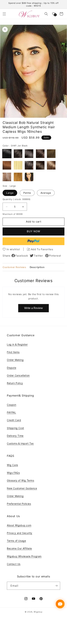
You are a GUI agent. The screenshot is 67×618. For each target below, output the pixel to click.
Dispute (11, 367)
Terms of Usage (16, 540)
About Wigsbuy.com (19, 525)
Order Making (15, 359)
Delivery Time (15, 435)
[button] (4, 14)
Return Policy (15, 383)
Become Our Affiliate (19, 548)
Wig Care (12, 465)
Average (46, 192)
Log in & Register (17, 344)
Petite (27, 192)
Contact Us (13, 564)
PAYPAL (11, 412)
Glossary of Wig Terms (20, 480)
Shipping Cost (15, 428)
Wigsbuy (38, 612)
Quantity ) (17, 199)
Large (10, 192)
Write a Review (33, 308)
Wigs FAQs (13, 472)
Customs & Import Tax (20, 443)
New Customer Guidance (22, 488)
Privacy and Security (19, 533)
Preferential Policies (19, 503)
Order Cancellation (18, 375)
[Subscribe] (56, 586)
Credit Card (14, 420)
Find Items (13, 352)
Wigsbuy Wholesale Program (24, 556)
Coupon (11, 404)
